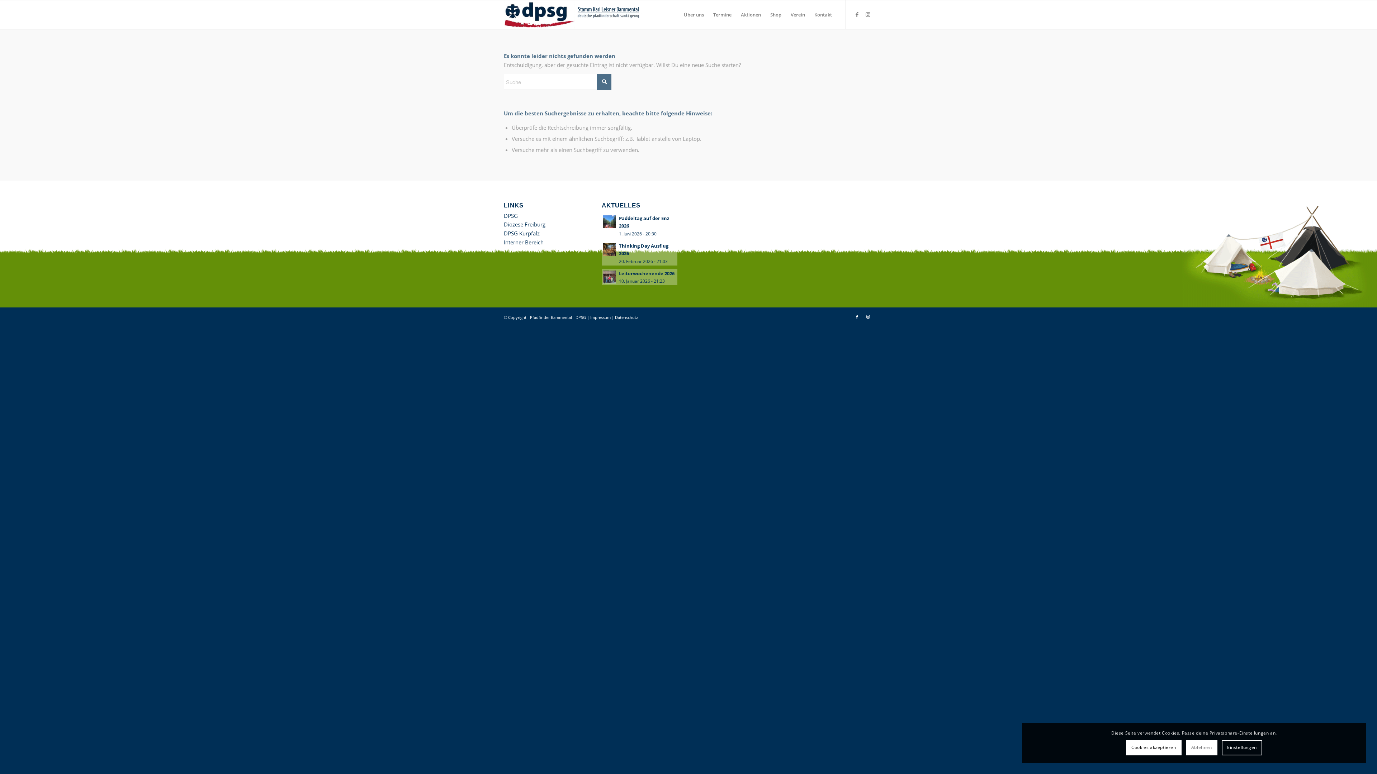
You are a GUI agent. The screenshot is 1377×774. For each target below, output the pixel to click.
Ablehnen (1201, 747)
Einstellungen (1242, 747)
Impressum (600, 317)
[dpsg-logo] (573, 14)
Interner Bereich (524, 242)
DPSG (511, 215)
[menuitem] (694, 14)
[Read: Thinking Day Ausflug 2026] (609, 249)
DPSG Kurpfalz (522, 233)
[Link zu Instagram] (867, 14)
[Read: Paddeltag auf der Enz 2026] (609, 221)
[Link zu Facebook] (857, 14)
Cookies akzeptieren (1153, 747)
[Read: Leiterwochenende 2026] (609, 277)
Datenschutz (626, 317)
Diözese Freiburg (524, 224)
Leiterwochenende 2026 (647, 273)
